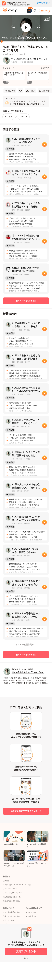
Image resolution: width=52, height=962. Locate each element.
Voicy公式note (31, 916)
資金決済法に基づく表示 (11, 901)
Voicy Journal (31, 912)
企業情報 (6, 881)
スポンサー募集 (8, 920)
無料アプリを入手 (26, 951)
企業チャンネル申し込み (11, 916)
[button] (26, 27)
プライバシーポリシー (11, 889)
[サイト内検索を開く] (35, 11)
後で (26, 958)
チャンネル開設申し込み (11, 912)
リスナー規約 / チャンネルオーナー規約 (17, 885)
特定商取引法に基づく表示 (12, 897)
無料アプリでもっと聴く (26, 301)
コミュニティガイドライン (12, 893)
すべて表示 (45, 68)
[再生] (44, 144)
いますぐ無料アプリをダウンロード (26, 811)
